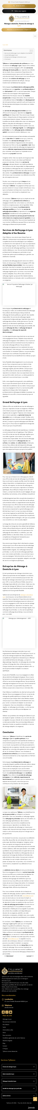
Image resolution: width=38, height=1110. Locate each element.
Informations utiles (8, 1030)
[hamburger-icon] (35, 36)
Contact (5, 1046)
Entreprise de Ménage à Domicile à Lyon (15, 57)
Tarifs (4, 1027)
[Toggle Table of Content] (30, 50)
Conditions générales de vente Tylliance (14, 1038)
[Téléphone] (3, 1006)
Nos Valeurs (6, 1024)
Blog (4, 1043)
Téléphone (8, 1005)
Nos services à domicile (9, 1022)
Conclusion (8, 59)
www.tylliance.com (27, 896)
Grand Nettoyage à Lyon (11, 55)
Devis (4, 1032)
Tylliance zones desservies (10, 1051)
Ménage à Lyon (7, 1019)
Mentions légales (7, 1040)
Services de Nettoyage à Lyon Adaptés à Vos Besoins (18, 53)
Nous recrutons (7, 1035)
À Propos (5, 1048)
